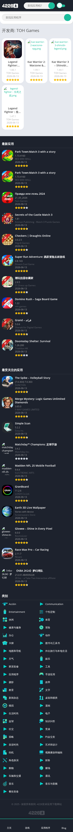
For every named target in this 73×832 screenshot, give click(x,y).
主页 (9, 827)
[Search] (51, 5)
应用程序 (45, 827)
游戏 (27, 827)
